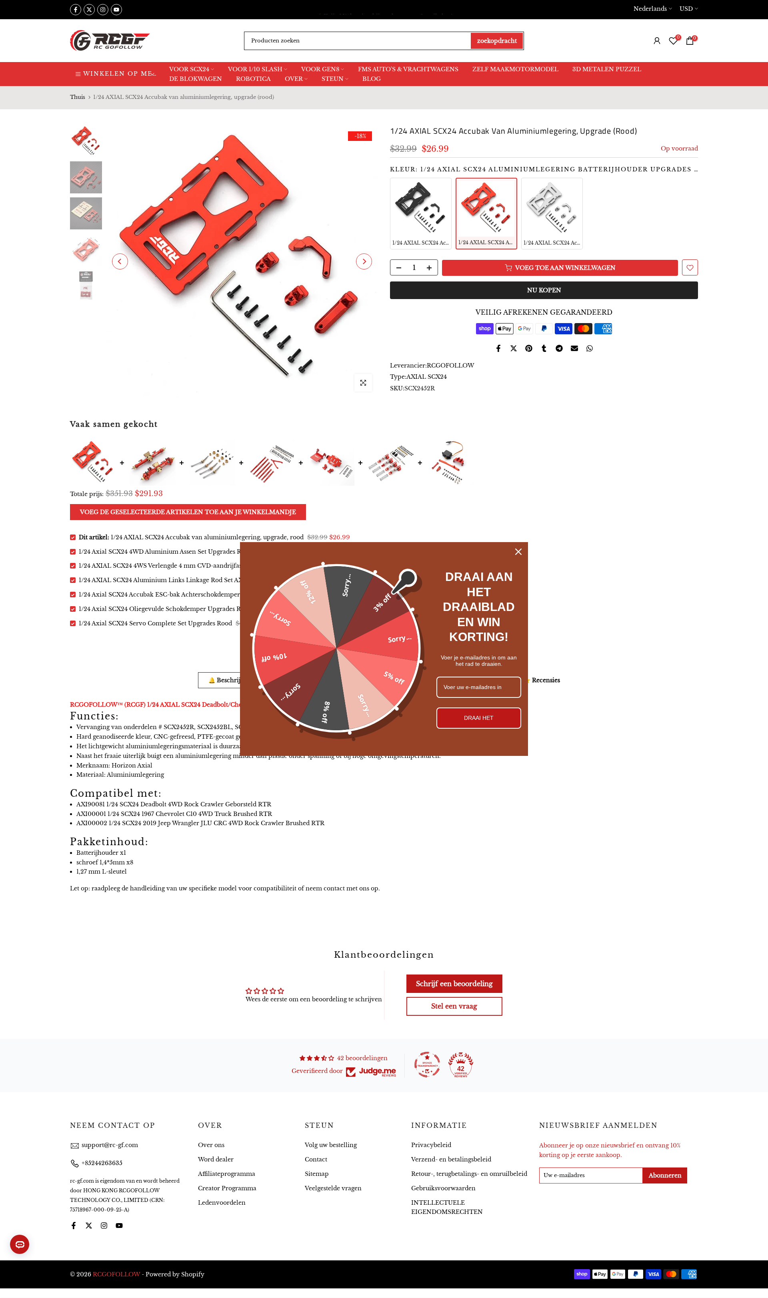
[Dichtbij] (518, 551)
